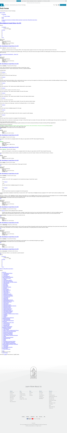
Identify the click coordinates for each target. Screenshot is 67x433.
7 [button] (2, 36)
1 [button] (2, 260)
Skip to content (2, 12)
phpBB (5, 354)
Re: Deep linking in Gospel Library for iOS (9, 46)
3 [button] (2, 32)
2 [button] (2, 31)
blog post (3, 210)
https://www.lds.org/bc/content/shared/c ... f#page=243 (9, 54)
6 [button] (2, 35)
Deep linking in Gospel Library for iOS (10, 23)
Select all (3, 72)
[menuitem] (7, 16)
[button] (3, 37)
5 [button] (2, 34)
